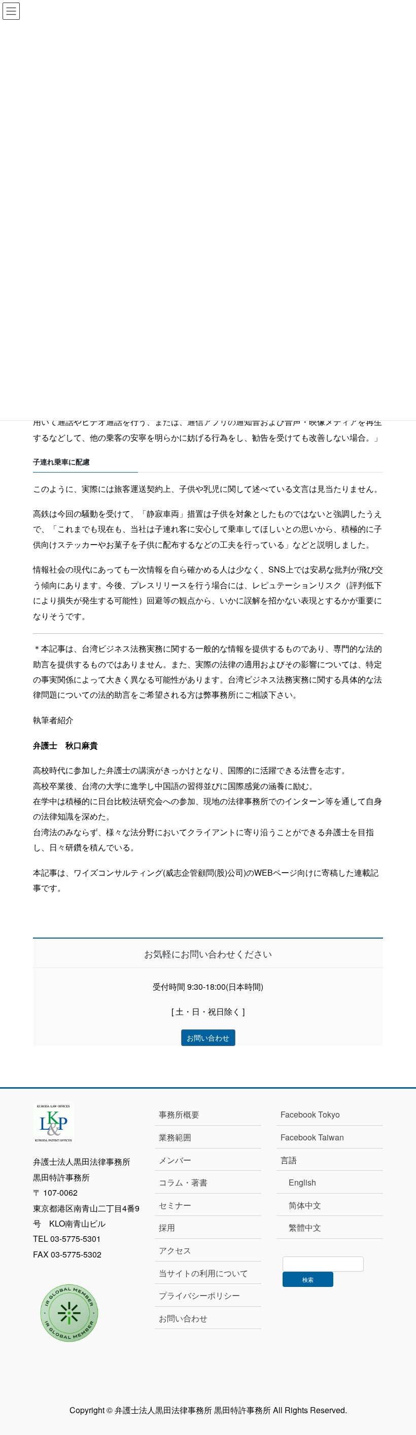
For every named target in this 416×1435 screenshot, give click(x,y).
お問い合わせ (183, 1318)
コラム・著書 (183, 1182)
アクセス (175, 1250)
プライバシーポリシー (199, 1295)
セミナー (175, 1205)
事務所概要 (179, 1114)
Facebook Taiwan (312, 1137)
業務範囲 (175, 1137)
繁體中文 (305, 1227)
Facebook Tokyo (314, 1114)
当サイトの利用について (203, 1273)
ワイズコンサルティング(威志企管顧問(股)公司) (160, 872)
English (302, 1182)
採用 (167, 1227)
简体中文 (305, 1205)
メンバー (175, 1160)
